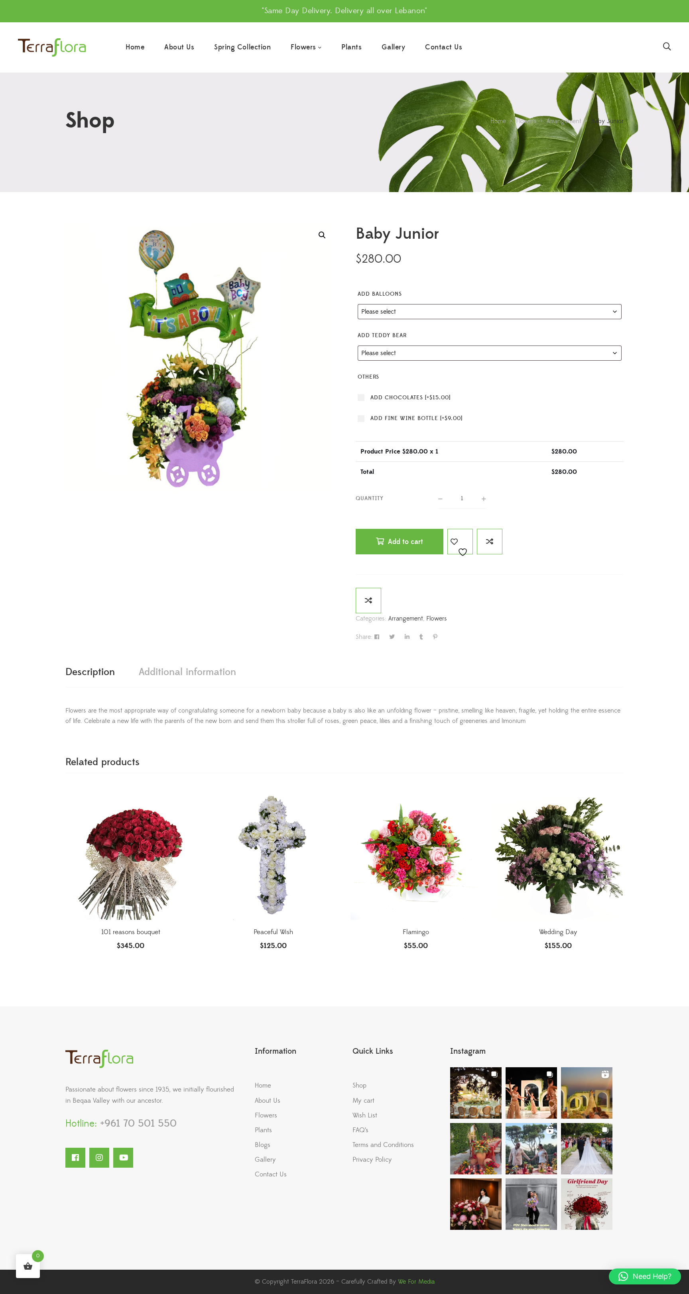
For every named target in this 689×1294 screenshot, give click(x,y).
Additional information (187, 672)
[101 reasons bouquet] (130, 854)
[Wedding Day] (558, 854)
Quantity (370, 498)
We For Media (416, 1282)
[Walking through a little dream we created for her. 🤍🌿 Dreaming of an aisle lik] (586, 1148)
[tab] (90, 672)
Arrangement (405, 618)
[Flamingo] (415, 854)
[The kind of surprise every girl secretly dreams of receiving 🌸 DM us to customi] (476, 1204)
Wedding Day (558, 932)
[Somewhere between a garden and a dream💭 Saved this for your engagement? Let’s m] (531, 1148)
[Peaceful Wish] (273, 854)
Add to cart (405, 541)
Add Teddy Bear (382, 335)
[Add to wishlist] (460, 541)
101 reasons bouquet (130, 932)
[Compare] (489, 541)
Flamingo (416, 932)
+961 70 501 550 (137, 1123)
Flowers (436, 618)
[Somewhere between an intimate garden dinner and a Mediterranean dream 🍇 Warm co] (476, 1148)
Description (90, 672)
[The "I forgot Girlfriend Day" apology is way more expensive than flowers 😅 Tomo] (586, 1204)
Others (368, 377)
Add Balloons (380, 294)
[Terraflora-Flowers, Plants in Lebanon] (52, 48)
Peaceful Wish (273, 932)
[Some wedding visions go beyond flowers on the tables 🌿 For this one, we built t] (531, 1093)
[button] (322, 235)
